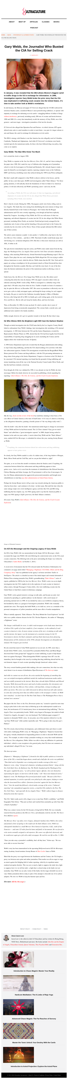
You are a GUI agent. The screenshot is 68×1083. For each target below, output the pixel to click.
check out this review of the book (23, 416)
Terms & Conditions (39, 1075)
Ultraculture (34, 11)
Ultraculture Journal (16, 944)
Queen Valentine (29, 944)
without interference (10, 116)
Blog (9, 35)
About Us (30, 1075)
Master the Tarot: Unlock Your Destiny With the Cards (34, 1042)
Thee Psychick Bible (42, 944)
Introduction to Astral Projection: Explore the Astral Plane (34, 1066)
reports (15, 816)
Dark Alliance (49, 578)
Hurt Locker (41, 851)
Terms (46, 929)
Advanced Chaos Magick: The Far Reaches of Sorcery (34, 1019)
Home (3, 35)
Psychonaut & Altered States (23, 35)
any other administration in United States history (37, 478)
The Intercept (49, 670)
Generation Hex (57, 944)
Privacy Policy (25, 929)
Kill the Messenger (18, 882)
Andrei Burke (17, 561)
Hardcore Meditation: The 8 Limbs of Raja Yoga (34, 995)
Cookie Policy (36, 929)
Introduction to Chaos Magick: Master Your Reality (34, 971)
